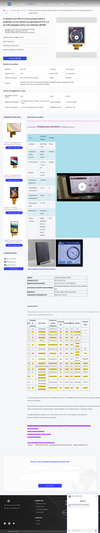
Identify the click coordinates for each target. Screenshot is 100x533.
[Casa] (9, 4)
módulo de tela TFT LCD (41, 445)
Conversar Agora (14, 58)
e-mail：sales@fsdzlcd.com (12, 508)
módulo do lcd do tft (21, 12)
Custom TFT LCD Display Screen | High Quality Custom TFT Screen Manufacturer (12, 177)
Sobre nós (40, 4)
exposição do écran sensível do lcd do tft (61, 445)
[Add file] (69, 530)
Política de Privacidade (13, 531)
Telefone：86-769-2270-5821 (12, 505)
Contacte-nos (51, 4)
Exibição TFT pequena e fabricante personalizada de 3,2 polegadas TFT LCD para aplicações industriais (13, 242)
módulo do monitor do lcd (80, 445)
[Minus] (96, 496)
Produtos (31, 4)
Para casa (21, 4)
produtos (13, 10)
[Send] (96, 530)
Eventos (61, 4)
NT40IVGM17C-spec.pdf (68, 127)
